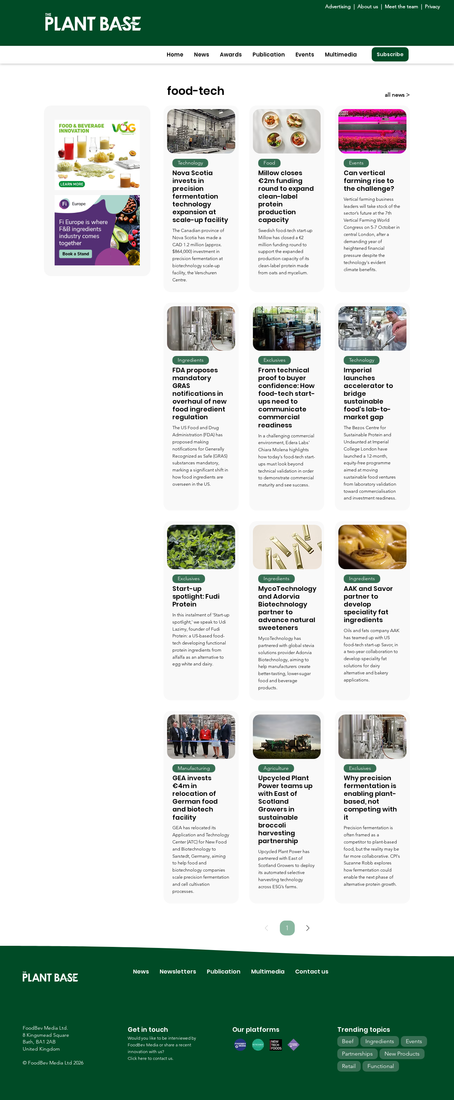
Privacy (432, 6)
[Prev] (266, 928)
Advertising (339, 6)
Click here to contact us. (150, 1058)
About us (369, 6)
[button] (202, 54)
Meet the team (401, 6)
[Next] (308, 928)
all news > (397, 94)
